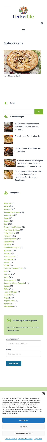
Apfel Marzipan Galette (12, 76)
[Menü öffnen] (24, 30)
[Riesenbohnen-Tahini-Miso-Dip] (8, 140)
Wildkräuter (8, 307)
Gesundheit (8, 242)
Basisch (7, 206)
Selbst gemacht (10, 280)
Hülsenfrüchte (9, 256)
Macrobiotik (8, 259)
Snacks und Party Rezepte (14, 283)
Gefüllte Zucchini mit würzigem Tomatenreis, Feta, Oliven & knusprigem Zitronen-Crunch (30, 163)
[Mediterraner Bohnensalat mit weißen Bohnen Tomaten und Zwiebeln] (8, 127)
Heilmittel (7, 254)
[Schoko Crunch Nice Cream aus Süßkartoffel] (8, 152)
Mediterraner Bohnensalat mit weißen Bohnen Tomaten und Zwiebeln (27, 127)
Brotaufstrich (9, 215)
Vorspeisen (8, 304)
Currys (6, 218)
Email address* (12, 339)
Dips (5, 224)
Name (8, 350)
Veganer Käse (9, 301)
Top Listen (8, 295)
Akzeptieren (23, 420)
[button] (43, 394)
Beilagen (7, 209)
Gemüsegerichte (10, 239)
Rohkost (7, 274)
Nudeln (6, 265)
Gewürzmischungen (11, 248)
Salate (6, 277)
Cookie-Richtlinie (11, 439)
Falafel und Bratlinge (12, 230)
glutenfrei (7, 251)
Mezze (6, 262)
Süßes (6, 289)
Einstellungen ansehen (23, 433)
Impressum (38, 439)
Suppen (7, 286)
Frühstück (7, 236)
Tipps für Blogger (10, 292)
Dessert (7, 221)
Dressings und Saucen (12, 227)
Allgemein (7, 203)
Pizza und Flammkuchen (13, 268)
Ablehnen (23, 427)
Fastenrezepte (9, 233)
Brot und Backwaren (12, 212)
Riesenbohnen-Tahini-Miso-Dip (27, 136)
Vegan (6, 298)
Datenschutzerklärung (25, 439)
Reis (5, 271)
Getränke (7, 245)
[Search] (38, 112)
